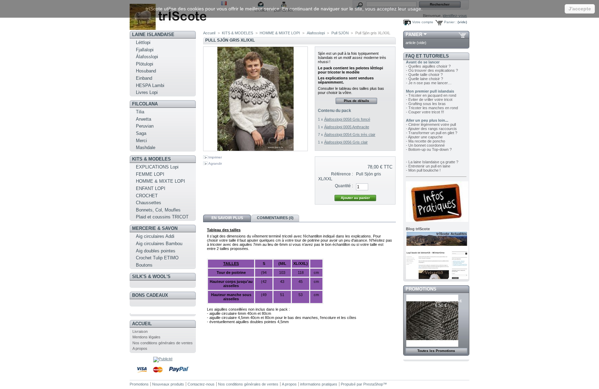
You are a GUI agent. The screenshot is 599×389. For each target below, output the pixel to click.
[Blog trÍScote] (437, 278)
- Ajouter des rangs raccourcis (431, 129)
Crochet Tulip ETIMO (157, 257)
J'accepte (579, 8)
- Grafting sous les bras (426, 104)
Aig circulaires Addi (155, 236)
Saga (141, 133)
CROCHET (147, 195)
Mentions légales (146, 337)
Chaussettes (148, 202)
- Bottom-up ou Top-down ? (429, 149)
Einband (144, 78)
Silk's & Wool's (151, 276)
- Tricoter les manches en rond (432, 108)
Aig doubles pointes (155, 250)
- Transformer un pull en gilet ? (431, 133)
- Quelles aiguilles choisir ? (428, 66)
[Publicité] (163, 359)
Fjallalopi (145, 49)
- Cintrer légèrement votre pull (431, 124)
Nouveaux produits (168, 384)
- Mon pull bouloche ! (423, 170)
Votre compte (422, 22)
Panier (414, 34)
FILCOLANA (145, 103)
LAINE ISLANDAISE (153, 34)
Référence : (342, 174)
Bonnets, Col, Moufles (158, 210)
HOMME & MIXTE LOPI (160, 181)
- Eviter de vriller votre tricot (429, 99)
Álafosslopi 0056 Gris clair (346, 142)
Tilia (140, 111)
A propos (139, 348)
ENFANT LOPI (150, 188)
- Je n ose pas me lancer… (429, 83)
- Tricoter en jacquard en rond (431, 95)
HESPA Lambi (150, 85)
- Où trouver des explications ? (432, 70)
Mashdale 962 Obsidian (447, 299)
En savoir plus (227, 218)
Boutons (144, 265)
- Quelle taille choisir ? (424, 74)
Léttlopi (143, 42)
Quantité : (344, 185)
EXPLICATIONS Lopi (157, 167)
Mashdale (145, 147)
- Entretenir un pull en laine (428, 166)
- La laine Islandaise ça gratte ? (432, 162)
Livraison (140, 331)
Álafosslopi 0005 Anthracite (346, 127)
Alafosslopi (316, 33)
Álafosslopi (147, 56)
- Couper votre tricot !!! (425, 112)
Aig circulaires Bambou (159, 243)
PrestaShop (373, 384)
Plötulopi (144, 64)
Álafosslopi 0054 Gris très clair (349, 134)
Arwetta (143, 119)
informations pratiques (318, 384)
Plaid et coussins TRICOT (162, 216)
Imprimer (215, 157)
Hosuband (146, 71)
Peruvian (145, 126)
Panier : (450, 22)
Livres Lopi (147, 92)
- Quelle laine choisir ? (424, 79)
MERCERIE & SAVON (154, 228)
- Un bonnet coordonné (425, 145)
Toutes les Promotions (436, 351)
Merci (141, 140)
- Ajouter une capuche (424, 137)
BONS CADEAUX (150, 295)
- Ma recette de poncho (425, 141)
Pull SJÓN (340, 33)
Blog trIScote (418, 229)
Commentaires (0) (275, 218)
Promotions (421, 289)
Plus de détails (356, 101)
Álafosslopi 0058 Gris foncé (347, 119)
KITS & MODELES (151, 159)
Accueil (142, 323)
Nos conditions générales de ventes (162, 343)
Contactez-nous (201, 384)
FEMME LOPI (150, 174)
